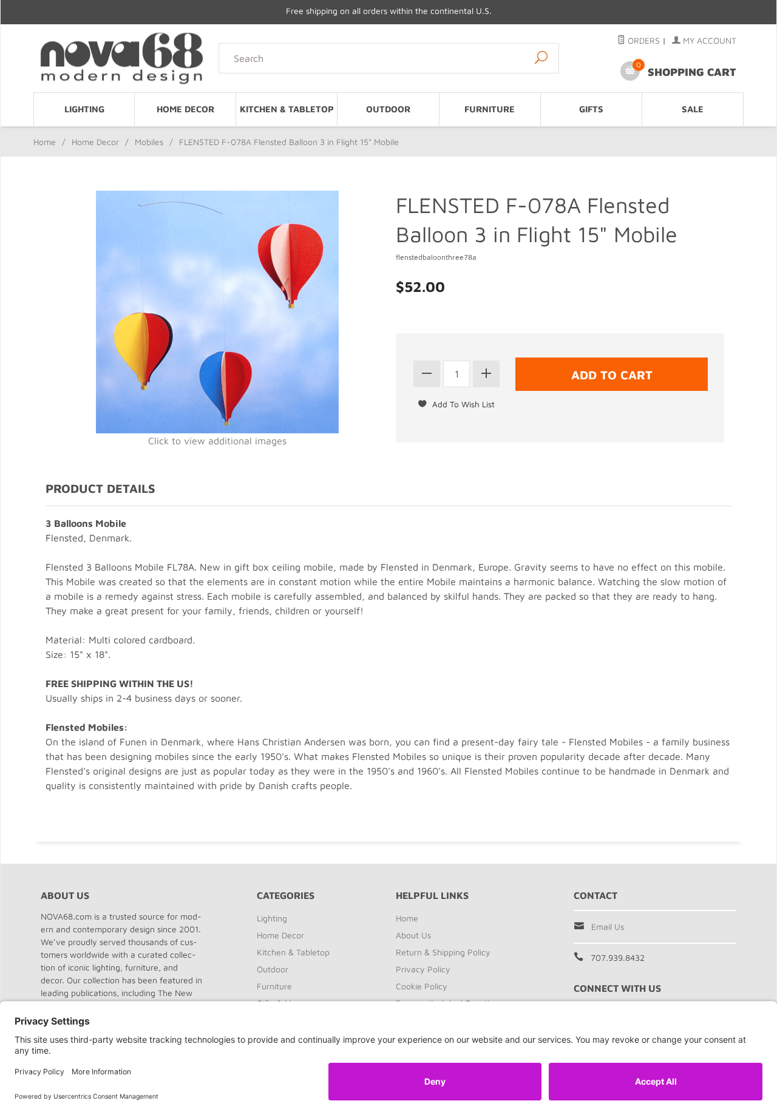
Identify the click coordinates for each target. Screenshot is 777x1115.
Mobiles (149, 142)
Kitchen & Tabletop (287, 109)
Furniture (489, 109)
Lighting (84, 109)
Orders (642, 40)
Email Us (607, 926)
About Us (413, 935)
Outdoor (388, 109)
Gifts (591, 109)
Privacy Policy (423, 969)
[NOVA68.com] (122, 58)
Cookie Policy (421, 986)
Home (44, 142)
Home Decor (185, 109)
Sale (693, 109)
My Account (708, 40)
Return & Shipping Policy (443, 952)
